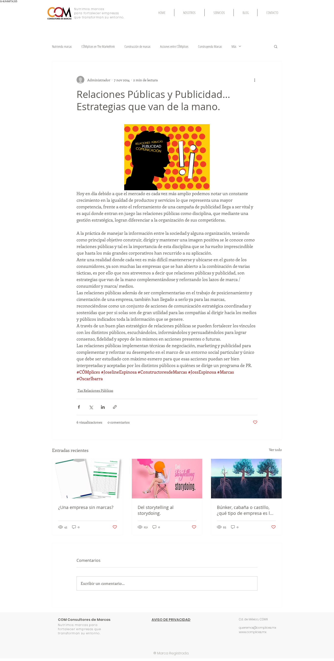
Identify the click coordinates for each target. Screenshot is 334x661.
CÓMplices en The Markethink (98, 46)
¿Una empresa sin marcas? (85, 507)
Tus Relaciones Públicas (95, 390)
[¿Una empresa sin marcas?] (87, 478)
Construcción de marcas (137, 46)
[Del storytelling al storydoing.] (167, 478)
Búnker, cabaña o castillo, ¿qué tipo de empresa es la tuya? (244, 510)
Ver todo (275, 449)
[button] (275, 46)
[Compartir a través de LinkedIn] (102, 407)
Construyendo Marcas (210, 46)
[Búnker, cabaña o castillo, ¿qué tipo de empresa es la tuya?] (246, 478)
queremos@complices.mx (257, 628)
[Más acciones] (254, 80)
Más (234, 46)
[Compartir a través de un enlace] (114, 407)
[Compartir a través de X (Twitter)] (91, 407)
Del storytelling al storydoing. (156, 510)
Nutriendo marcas (62, 46)
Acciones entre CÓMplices (174, 46)
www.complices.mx (252, 632)
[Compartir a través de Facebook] (79, 407)
